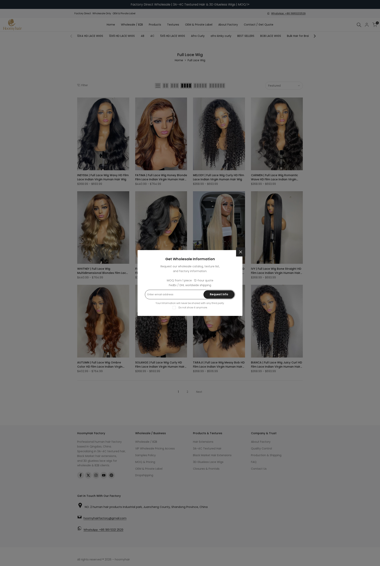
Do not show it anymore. (193, 307)
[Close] (240, 251)
